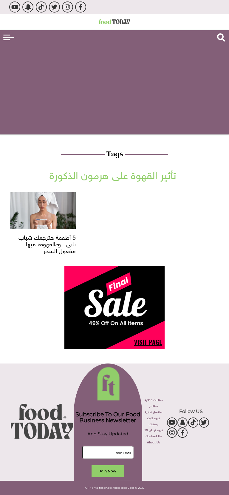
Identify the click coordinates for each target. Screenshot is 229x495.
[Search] (221, 38)
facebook (80, 7)
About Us (153, 442)
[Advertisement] (114, 88)
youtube (14, 7)
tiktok (41, 7)
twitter (54, 7)
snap (27, 7)
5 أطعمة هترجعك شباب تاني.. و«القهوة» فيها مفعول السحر (47, 243)
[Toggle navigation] (8, 37)
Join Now (107, 471)
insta (67, 7)
